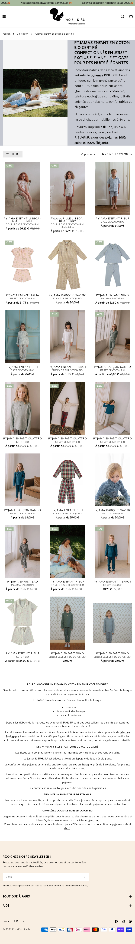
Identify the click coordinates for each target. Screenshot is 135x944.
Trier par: (107, 154)
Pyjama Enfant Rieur (22, 653)
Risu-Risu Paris (21, 929)
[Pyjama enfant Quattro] (22, 408)
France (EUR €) (12, 921)
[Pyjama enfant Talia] (22, 264)
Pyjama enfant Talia (22, 295)
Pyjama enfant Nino (112, 295)
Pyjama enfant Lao (22, 582)
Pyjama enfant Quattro (22, 438)
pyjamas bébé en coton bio (109, 804)
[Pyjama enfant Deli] (22, 336)
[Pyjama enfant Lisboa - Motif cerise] (22, 188)
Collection (22, 34)
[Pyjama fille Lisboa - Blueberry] (67, 188)
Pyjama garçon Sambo (112, 367)
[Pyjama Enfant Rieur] (22, 623)
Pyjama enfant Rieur (112, 218)
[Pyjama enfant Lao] (22, 551)
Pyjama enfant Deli (22, 367)
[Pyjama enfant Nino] (112, 264)
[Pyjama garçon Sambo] (112, 336)
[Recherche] (122, 16)
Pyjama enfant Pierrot (67, 367)
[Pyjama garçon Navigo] (67, 264)
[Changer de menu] (4, 16)
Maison (7, 34)
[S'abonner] (84, 877)
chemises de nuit (90, 817)
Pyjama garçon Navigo (67, 295)
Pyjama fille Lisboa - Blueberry (67, 219)
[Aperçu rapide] (37, 207)
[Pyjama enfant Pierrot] (67, 336)
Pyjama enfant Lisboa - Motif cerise (22, 219)
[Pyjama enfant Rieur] (112, 188)
